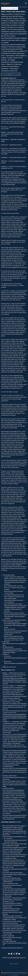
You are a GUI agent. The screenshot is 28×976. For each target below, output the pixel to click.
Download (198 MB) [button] (15, 74)
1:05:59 (11, 901)
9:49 (13, 670)
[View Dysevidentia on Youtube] (9, 953)
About (11, 963)
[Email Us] (16, 953)
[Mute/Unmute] (26, 973)
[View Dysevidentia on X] (14, 953)
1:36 (13, 78)
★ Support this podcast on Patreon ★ (12, 948)
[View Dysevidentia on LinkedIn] (11, 953)
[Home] (12, 3)
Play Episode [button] (5, 74)
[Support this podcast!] (19, 953)
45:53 (18, 822)
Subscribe (15, 963)
